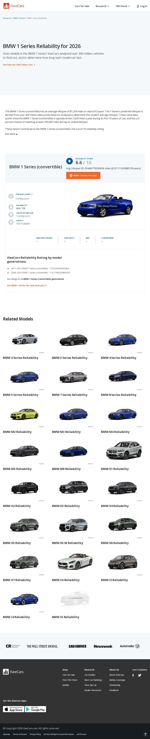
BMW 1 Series (19, 18)
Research (101, 6)
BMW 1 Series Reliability (37, 18)
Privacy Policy (35, 734)
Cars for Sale (82, 6)
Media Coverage (117, 680)
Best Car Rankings (93, 680)
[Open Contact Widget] (145, 735)
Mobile (66, 685)
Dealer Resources (93, 690)
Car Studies (90, 674)
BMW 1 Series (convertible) (35, 167)
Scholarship (114, 685)
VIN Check (121, 6)
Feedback (114, 690)
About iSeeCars (116, 674)
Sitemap (6, 734)
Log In (143, 6)
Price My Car (91, 685)
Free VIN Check (70, 680)
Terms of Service (20, 734)
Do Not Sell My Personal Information (59, 734)
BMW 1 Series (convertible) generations (43, 279)
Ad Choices (81, 734)
